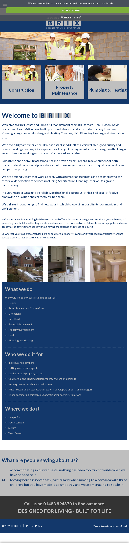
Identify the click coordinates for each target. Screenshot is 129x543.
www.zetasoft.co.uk (118, 522)
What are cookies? (71, 17)
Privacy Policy (34, 521)
